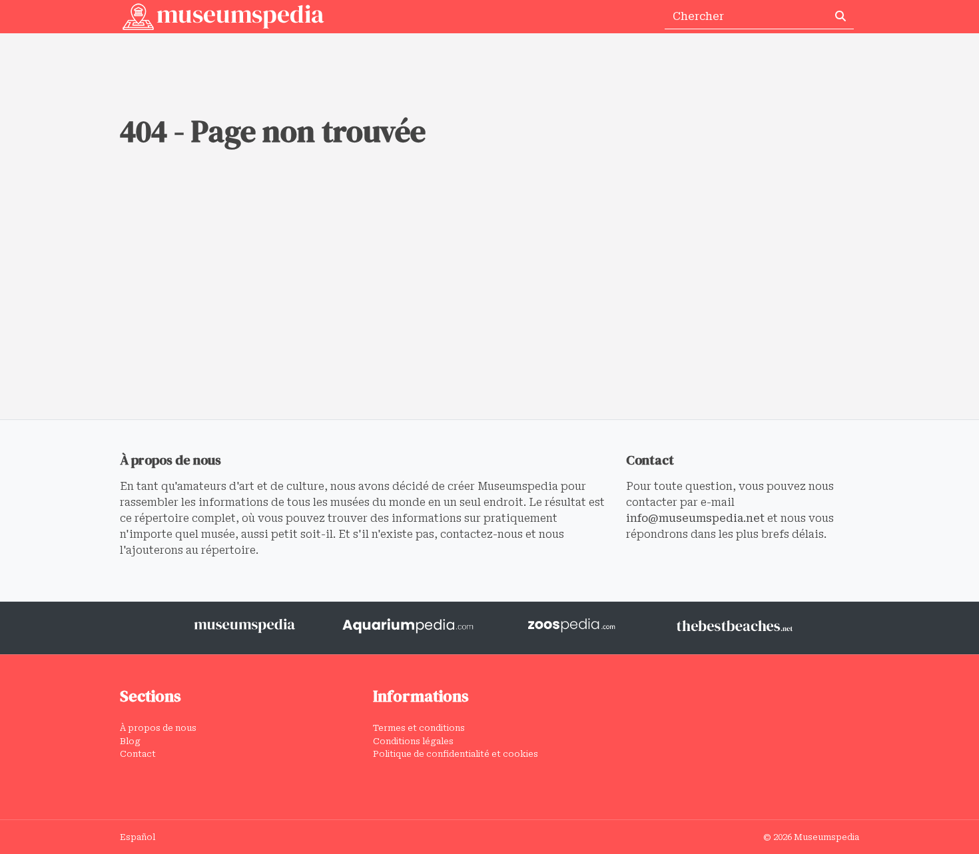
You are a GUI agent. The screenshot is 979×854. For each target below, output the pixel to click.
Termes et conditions (419, 728)
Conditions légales (413, 741)
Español (137, 837)
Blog (130, 741)
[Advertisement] (489, 319)
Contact (138, 754)
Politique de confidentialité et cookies (455, 754)
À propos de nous (158, 728)
